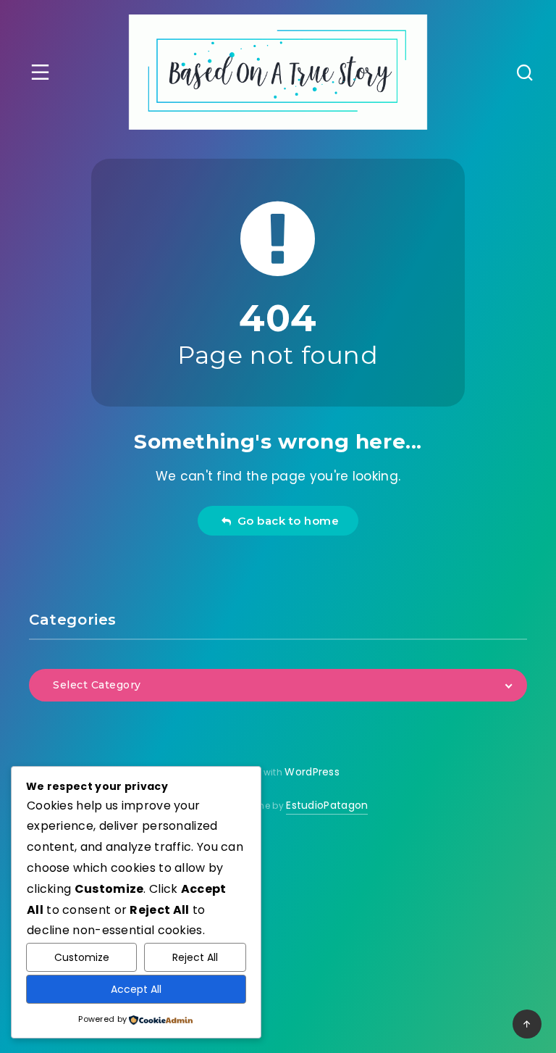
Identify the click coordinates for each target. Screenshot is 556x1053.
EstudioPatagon (327, 805)
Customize (81, 957)
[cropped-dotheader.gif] (278, 72)
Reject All (195, 957)
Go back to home (285, 521)
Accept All (136, 989)
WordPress (312, 772)
